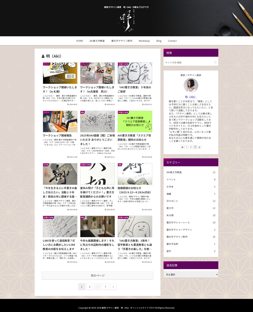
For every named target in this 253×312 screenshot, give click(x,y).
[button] (215, 62)
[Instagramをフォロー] (195, 147)
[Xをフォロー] (187, 147)
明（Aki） (191, 97)
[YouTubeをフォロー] (199, 147)
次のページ (98, 275)
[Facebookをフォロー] (191, 147)
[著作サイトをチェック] (182, 147)
